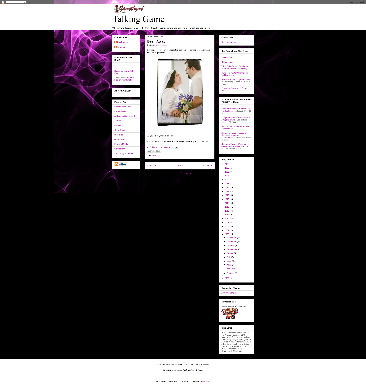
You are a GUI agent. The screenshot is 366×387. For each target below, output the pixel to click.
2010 (227, 218)
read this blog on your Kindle (124, 78)
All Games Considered (124, 116)
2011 (227, 215)
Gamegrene (119, 149)
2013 (227, 207)
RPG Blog (118, 135)
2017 (227, 191)
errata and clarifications (233, 135)
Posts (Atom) (185, 173)
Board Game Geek (122, 106)
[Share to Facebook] (156, 151)
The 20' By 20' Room (123, 153)
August (230, 253)
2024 (227, 164)
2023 (227, 168)
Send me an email (229, 42)
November (232, 241)
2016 (227, 195)
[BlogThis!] (151, 151)
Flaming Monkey (121, 144)
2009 (227, 222)
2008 (227, 226)
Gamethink (119, 139)
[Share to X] (154, 151)
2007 (227, 230)
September (232, 249)
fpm (190, 381)
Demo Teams (227, 62)
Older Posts (206, 165)
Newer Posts (153, 165)
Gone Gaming (120, 130)
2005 (227, 278)
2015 (227, 199)
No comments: (166, 147)
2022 (227, 172)
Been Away (156, 41)
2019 (227, 183)
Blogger (206, 381)
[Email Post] (176, 147)
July (229, 257)
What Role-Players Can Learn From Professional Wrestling (234, 67)
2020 (227, 179)
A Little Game (227, 58)
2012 (227, 211)
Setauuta (121, 47)
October (231, 245)
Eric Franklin (123, 42)
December (232, 237)
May (229, 265)
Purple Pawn (120, 111)
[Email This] (148, 151)
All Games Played (229, 293)
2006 (227, 234)
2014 (227, 203)
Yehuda (117, 120)
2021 (227, 176)
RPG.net (118, 125)
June (229, 261)
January (231, 273)
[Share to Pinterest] (159, 151)
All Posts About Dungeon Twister (236, 79)
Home (180, 165)
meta (154, 155)
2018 (227, 187)
